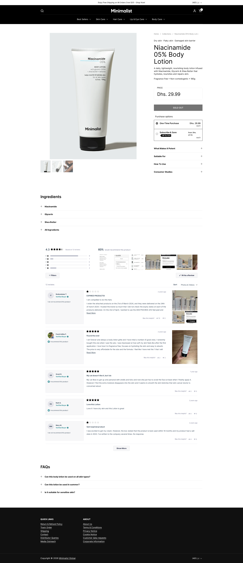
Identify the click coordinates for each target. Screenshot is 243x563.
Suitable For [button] (160, 156)
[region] (147, 262)
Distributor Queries (49, 538)
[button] (42, 10)
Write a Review (189, 276)
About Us (87, 524)
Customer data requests (94, 538)
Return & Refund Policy (51, 524)
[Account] (194, 10)
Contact (44, 534)
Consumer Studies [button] (163, 172)
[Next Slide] (195, 262)
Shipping (44, 531)
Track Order (46, 527)
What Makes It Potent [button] (164, 148)
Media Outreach (48, 541)
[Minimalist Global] (121, 11)
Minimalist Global (67, 558)
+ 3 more (191, 321)
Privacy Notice (90, 531)
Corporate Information (94, 541)
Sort (175, 284)
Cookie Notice (90, 534)
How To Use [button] (160, 164)
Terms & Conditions (92, 527)
